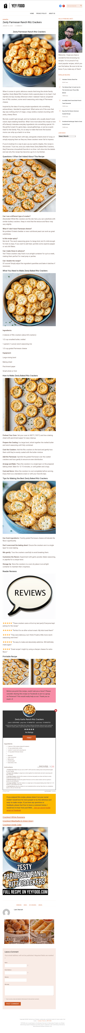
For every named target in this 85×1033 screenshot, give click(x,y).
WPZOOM (49, 1020)
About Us (52, 13)
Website (7, 977)
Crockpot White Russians (14, 817)
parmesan (18, 904)
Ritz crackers (32, 904)
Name (6, 962)
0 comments (18, 25)
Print (29, 738)
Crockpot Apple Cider (12, 825)
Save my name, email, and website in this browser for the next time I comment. (22, 999)
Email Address (8, 970)
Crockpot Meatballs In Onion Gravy (18, 821)
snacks (5, 19)
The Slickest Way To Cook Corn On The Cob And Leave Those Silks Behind (71, 89)
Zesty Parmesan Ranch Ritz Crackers (22, 22)
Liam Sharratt (18, 909)
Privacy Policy (41, 13)
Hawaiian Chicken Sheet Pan (69, 79)
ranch (25, 904)
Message (7, 984)
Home (32, 13)
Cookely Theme (41, 1020)
